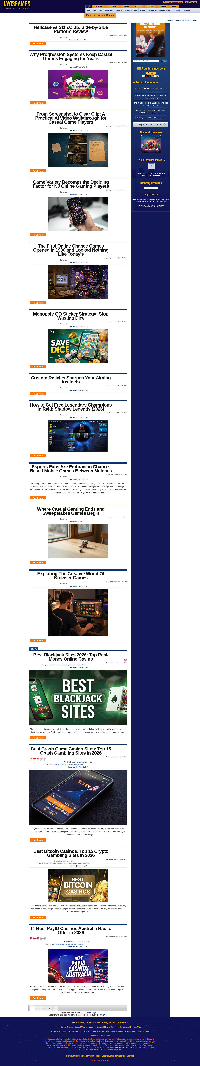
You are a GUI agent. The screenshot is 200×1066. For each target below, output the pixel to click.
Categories (152, 10)
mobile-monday (84, 863)
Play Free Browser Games (100, 15)
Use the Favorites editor (151, 175)
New (88, 10)
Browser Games (96, 1027)
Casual (163, 6)
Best (100, 10)
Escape (119, 10)
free (75, 764)
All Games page (89, 1013)
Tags (88, 6)
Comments (187, 10)
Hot (94, 10)
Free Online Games (65, 1027)
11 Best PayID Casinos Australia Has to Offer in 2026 (70, 930)
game (70, 665)
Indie (174, 6)
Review (33, 649)
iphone (69, 863)
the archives (102, 1015)
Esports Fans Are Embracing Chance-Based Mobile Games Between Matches (71, 468)
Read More (38, 43)
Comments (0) (73, 40)
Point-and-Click (131, 10)
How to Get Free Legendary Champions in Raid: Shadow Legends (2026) (71, 406)
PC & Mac (113, 6)
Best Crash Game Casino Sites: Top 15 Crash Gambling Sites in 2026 (71, 750)
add (151, 166)
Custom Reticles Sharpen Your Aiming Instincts (71, 379)
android (49, 863)
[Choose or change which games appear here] (164, 160)
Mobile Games (110, 1027)
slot (81, 764)
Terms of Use (86, 1056)
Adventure (109, 10)
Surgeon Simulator (58, 1031)
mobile (74, 863)
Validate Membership (173, 2)
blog (65, 665)
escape (59, 863)
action (52, 665)
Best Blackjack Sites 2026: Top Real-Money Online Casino (70, 656)
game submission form (123, 1047)
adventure (59, 665)
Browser (98, 6)
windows (82, 665)
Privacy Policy (72, 1056)
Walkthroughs (165, 10)
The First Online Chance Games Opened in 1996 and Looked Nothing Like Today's (70, 250)
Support (176, 10)
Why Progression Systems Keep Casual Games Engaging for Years (70, 56)
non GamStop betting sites (189, 20)
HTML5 (138, 6)
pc (77, 665)
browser (56, 764)
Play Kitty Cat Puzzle (143, 118)
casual (62, 764)
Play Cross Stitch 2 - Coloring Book (148, 88)
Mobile (126, 6)
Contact (130, 1056)
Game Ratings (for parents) (113, 1056)
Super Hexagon (98, 1031)
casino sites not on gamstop (173, 20)
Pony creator (131, 1031)
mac (74, 665)
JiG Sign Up (191, 2)
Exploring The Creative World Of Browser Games (70, 575)
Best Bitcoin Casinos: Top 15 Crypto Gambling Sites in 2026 (70, 853)
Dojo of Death (144, 1031)
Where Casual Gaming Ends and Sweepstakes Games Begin (71, 511)
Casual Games (81, 1027)
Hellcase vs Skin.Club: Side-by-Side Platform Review (71, 29)
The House (84, 1031)
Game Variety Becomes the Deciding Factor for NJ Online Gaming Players (71, 184)
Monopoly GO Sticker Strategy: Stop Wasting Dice (70, 315)
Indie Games (123, 1027)
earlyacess (69, 764)
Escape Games (136, 1027)
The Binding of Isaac (115, 1031)
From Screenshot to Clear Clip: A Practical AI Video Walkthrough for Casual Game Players (70, 118)
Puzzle (142, 10)
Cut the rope (73, 1031)
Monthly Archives (151, 183)
